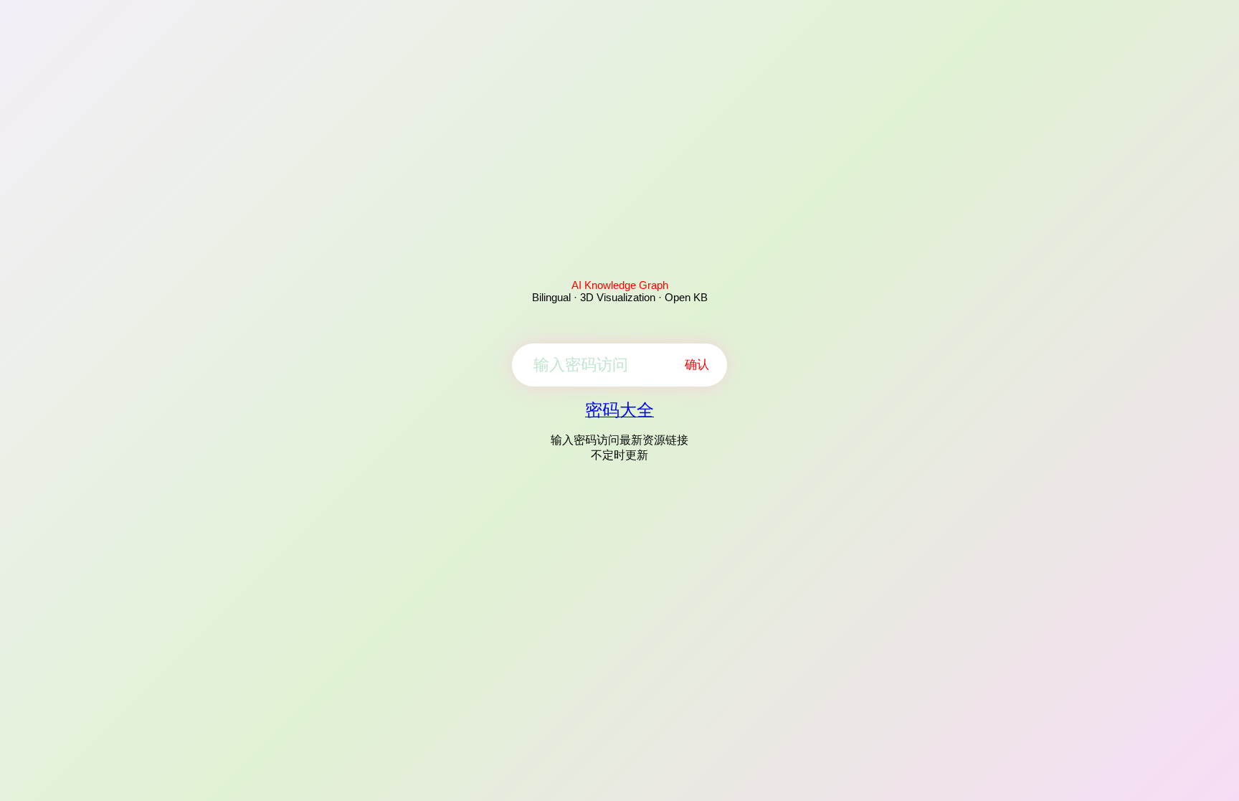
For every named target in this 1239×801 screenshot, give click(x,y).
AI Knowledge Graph (619, 285)
